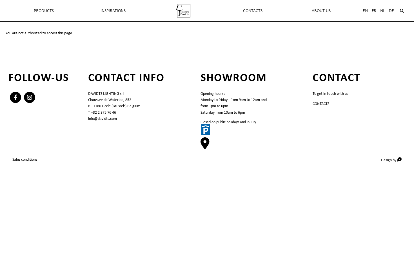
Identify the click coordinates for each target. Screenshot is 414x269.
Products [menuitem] (44, 10)
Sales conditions (24, 159)
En (365, 10)
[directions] (205, 146)
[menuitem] (183, 10)
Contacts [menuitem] (252, 10)
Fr (374, 10)
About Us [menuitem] (321, 10)
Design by (393, 159)
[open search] (402, 11)
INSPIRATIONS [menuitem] (113, 10)
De (391, 10)
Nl (382, 10)
